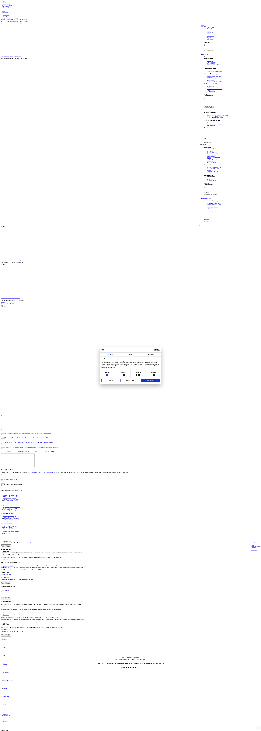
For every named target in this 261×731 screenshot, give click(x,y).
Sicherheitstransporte (7, 505)
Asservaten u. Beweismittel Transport (11, 510)
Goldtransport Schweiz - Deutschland (11, 519)
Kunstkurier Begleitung (8, 527)
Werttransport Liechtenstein (9, 520)
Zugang (5, 16)
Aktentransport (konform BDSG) (10, 495)
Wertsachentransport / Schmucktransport (211, 155)
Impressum (253, 548)
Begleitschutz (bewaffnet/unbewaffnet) (11, 507)
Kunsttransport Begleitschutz (9, 528)
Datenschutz (253, 547)
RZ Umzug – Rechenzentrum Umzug (11, 496)
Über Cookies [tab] (151, 354)
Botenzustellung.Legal (8, 7)
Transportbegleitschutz (8, 509)
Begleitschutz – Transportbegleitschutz (215, 116)
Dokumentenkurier (211, 63)
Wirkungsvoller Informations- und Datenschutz (11, 56)
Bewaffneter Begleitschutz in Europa (215, 117)
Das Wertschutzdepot (210, 35)
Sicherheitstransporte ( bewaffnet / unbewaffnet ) (217, 115)
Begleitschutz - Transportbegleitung (214, 81)
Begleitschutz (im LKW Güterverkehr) (11, 508)
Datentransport (6, 4)
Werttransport (6, 6)
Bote (4, 11)
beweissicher (6, 15)
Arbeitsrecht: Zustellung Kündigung (11, 499)
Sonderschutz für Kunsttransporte (214, 167)
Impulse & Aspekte (209, 38)
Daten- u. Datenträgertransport (9, 498)
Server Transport (210, 86)
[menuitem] (202, 25)
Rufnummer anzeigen (5, 577)
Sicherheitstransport (7, 5)
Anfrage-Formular (4, 559)
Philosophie (209, 28)
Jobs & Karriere (24, 21)
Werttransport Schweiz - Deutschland (11, 518)
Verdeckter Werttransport (212, 152)
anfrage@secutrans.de (11, 19)
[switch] (123, 375)
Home (4, 1)
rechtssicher (5, 13)
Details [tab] (130, 354)
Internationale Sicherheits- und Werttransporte (10, 298)
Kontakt (2, 19)
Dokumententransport (211, 62)
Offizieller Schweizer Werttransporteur (9, 469)
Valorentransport (210, 151)
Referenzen (209, 29)
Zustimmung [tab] (110, 354)
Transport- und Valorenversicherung (211, 180)
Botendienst (5, 12)
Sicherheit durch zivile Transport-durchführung (11, 260)
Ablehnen (111, 380)
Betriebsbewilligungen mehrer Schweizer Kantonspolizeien (42, 472)
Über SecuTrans (210, 27)
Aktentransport (210, 61)
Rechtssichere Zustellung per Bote (214, 203)
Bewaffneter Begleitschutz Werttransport (212, 160)
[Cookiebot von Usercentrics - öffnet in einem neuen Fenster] (154, 350)
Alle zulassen (150, 380)
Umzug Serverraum (211, 91)
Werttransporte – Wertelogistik (9, 516)
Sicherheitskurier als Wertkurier (213, 153)
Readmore (3, 226)
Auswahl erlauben (130, 380)
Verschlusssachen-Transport (213, 122)
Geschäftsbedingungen (255, 546)
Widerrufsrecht (254, 550)
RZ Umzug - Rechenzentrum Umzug (215, 87)
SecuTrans (5, 2)
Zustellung (5, 10)
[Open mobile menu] (199, 225)
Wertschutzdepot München (212, 162)
